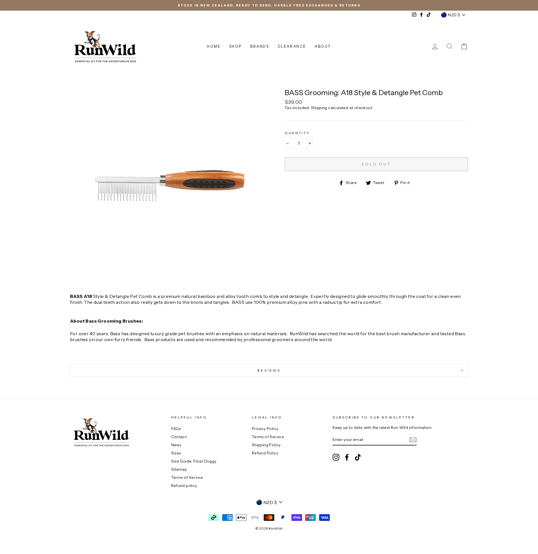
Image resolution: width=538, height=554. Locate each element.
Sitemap (179, 469)
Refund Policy (265, 453)
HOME (214, 46)
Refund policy (184, 485)
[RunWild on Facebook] (347, 457)
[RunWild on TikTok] (357, 457)
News (176, 445)
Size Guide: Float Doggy (194, 461)
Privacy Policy (265, 428)
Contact (179, 437)
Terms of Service (187, 477)
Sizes (176, 453)
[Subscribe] (413, 439)
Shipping (319, 107)
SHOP (235, 46)
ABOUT (323, 46)
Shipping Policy (266, 445)
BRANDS (259, 46)
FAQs (176, 428)
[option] (269, 5)
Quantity (297, 133)
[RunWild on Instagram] (336, 457)
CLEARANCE (292, 46)
